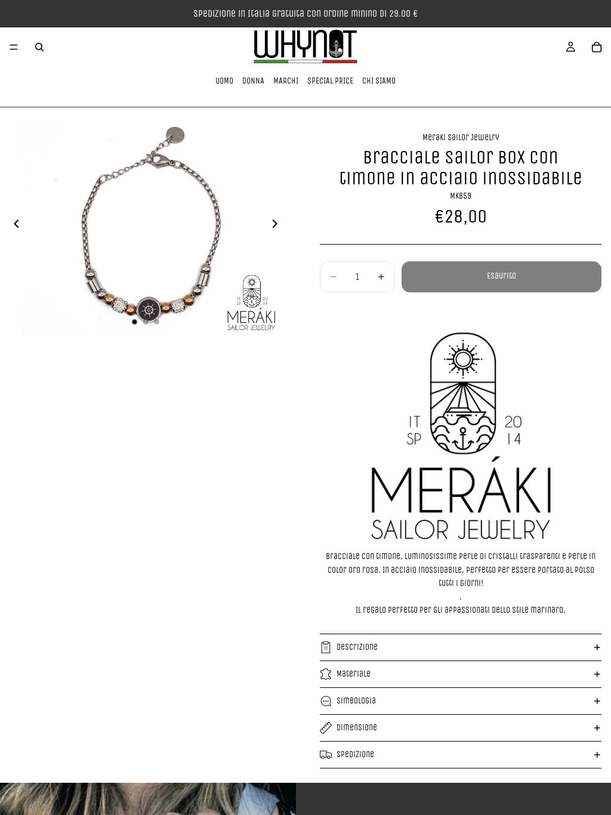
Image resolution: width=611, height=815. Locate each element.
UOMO (224, 81)
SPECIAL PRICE (330, 81)
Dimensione (357, 728)
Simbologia (356, 701)
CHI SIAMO (379, 81)
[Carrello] (597, 47)
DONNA (253, 81)
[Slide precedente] (13, 226)
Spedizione (355, 754)
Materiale (354, 674)
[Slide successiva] (278, 226)
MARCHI (285, 81)
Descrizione (357, 647)
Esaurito (501, 276)
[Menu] (13, 47)
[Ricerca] (39, 47)
